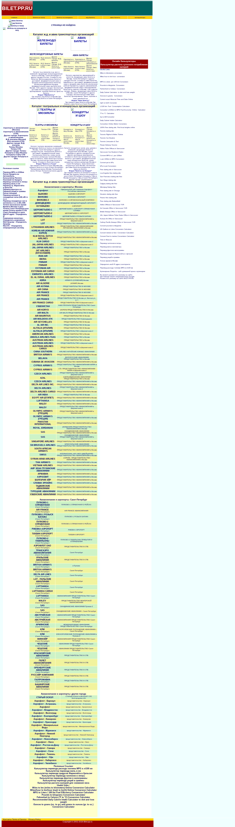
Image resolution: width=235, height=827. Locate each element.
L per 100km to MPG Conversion (112, 159)
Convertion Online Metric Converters (113, 124)
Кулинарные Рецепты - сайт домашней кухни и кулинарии (122, 271)
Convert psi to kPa (107, 162)
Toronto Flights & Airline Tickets (111, 134)
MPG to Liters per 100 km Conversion (114, 82)
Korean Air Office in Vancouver (111, 219)
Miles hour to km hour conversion (112, 76)
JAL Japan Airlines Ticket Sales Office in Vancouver (119, 215)
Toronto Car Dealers (107, 138)
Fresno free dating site (108, 197)
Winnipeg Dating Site (108, 187)
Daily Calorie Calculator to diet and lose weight (117, 92)
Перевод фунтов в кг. (12, 189)
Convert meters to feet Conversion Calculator (117, 233)
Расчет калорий (10, 193)
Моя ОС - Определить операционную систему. (13, 227)
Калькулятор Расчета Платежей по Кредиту (12, 179)
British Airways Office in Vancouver (112, 212)
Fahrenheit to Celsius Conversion (112, 89)
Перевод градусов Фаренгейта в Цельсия (116, 254)
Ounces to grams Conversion (111, 96)
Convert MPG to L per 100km (111, 155)
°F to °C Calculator (107, 113)
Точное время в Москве (109, 261)
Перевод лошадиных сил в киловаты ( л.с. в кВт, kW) (15, 202)
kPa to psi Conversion (108, 166)
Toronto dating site (107, 131)
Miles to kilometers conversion (111, 73)
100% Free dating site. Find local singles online (117, 127)
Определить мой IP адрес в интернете (115, 264)
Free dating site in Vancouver (111, 169)
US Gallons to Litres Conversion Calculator (115, 229)
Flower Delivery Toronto (108, 145)
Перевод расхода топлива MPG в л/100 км (116, 268)
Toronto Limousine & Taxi (109, 141)
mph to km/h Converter (108, 103)
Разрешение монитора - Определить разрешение (14, 219)
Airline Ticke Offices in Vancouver (112, 148)
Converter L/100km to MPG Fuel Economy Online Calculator (122, 110)
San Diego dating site (108, 180)
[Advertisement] (91, 8)
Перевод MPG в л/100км (13, 172)
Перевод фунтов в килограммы (112, 250)
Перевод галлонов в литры (15, 182)
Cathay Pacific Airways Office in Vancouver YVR (117, 222)
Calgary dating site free (108, 183)
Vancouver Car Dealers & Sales (111, 152)
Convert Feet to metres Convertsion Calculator (117, 236)
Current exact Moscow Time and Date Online (116, 99)
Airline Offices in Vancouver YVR (112, 205)
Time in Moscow (106, 240)
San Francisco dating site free (111, 176)
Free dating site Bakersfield (110, 201)
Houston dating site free (109, 194)
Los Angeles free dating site (110, 173)
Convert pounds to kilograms (110, 226)
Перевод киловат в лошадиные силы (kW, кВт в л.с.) (15, 197)
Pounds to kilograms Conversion (112, 85)
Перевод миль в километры (111, 247)
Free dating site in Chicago (110, 190)
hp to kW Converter (107, 117)
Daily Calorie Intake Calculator (111, 120)
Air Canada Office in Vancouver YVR (113, 208)
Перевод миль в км (11, 184)
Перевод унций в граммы (14, 191)
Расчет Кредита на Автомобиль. (11, 175)
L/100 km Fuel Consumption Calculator (115, 106)
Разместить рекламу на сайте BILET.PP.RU (117, 278)
